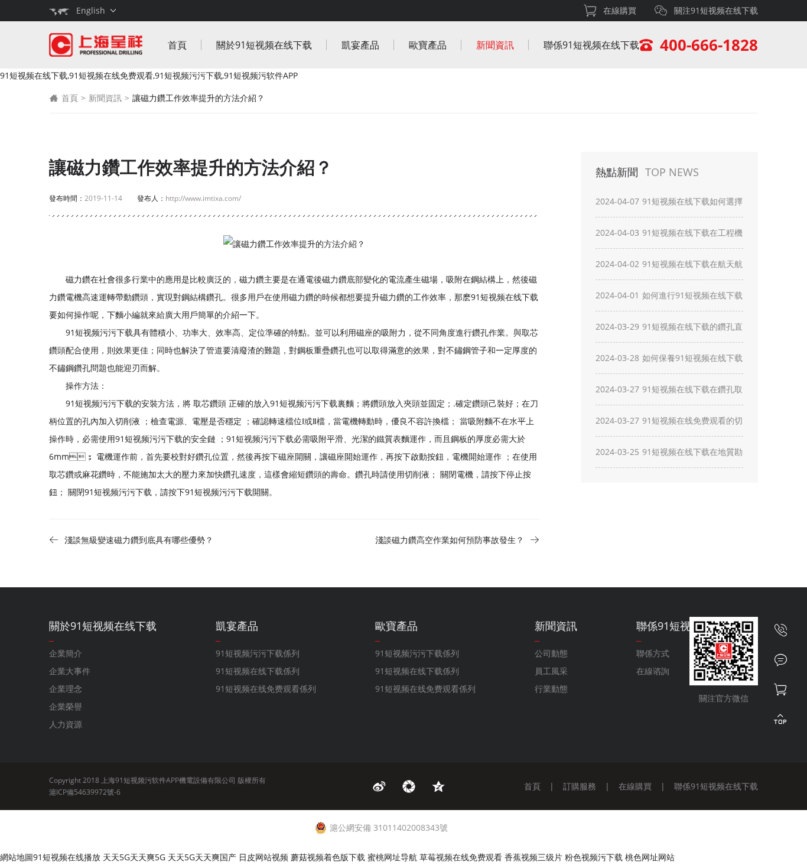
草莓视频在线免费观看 (460, 857)
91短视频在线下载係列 (258, 671)
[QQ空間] (438, 786)
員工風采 (551, 671)
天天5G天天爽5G (134, 857)
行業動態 (551, 688)
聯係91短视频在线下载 (591, 44)
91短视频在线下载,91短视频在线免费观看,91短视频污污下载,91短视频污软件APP (149, 75)
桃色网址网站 (650, 857)
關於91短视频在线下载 (264, 44)
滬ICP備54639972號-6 (85, 792)
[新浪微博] (379, 786)
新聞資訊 (495, 44)
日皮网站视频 (263, 857)
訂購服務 (579, 786)
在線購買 (635, 786)
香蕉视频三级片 (533, 857)
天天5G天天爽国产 (202, 857)
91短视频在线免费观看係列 (266, 688)
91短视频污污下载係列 (258, 653)
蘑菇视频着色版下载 (328, 857)
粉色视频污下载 (594, 857)
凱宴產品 (360, 44)
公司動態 (551, 653)
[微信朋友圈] (409, 786)
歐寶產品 (428, 44)
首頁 (177, 44)
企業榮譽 (65, 706)
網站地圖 (16, 857)
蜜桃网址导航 (392, 857)
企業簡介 (65, 653)
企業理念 (65, 688)
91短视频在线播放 (66, 857)
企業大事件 (69, 671)
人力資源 (65, 724)
